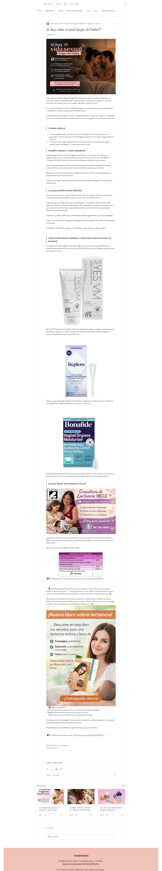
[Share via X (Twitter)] (52, 769)
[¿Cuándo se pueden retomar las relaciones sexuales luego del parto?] (81, 796)
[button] (123, 11)
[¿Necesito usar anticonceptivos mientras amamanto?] (111, 796)
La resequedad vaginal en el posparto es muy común (49, 809)
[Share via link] (61, 769)
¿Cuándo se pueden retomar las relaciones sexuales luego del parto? (80, 809)
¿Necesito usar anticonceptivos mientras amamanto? (111, 809)
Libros (96, 11)
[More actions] (114, 23)
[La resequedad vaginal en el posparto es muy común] (50, 796)
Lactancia (60, 11)
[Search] (125, 4)
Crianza (89, 11)
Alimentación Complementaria (75, 11)
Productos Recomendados (108, 11)
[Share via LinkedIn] (56, 769)
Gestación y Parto (49, 11)
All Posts (39, 11)
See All (123, 785)
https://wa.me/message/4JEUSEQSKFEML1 (81, 863)
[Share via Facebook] (47, 769)
